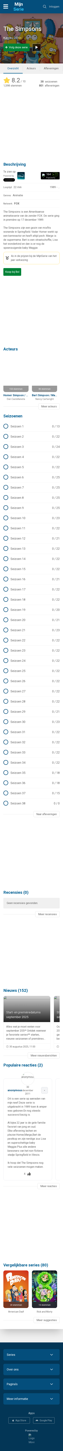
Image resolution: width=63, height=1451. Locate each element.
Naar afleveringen (46, 814)
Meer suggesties (46, 1320)
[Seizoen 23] (31, 651)
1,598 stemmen (12, 85)
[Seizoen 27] (31, 691)
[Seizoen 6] (31, 477)
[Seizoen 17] (31, 589)
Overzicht (13, 68)
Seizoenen (12, 416)
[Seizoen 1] (31, 426)
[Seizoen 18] (31, 600)
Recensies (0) (16, 892)
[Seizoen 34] (31, 763)
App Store (20, 1420)
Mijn (18, 7)
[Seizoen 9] (31, 508)
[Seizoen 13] (31, 549)
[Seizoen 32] (31, 742)
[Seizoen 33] (31, 752)
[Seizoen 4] (31, 457)
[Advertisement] (31, 122)
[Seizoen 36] (31, 783)
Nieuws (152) (15, 990)
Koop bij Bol (12, 271)
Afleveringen (51, 68)
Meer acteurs (49, 406)
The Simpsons (22, 28)
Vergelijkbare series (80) (25, 1265)
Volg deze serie (18, 47)
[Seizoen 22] (31, 640)
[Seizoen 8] (31, 498)
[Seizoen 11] (31, 528)
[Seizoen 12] (31, 538)
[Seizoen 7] (31, 488)
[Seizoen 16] (31, 579)
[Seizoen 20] (31, 620)
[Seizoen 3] (31, 447)
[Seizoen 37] (31, 793)
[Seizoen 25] (31, 671)
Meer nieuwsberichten (44, 1055)
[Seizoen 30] (31, 722)
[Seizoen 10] (31, 518)
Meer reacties (48, 1186)
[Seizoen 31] (31, 732)
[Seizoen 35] (31, 773)
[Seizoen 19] (31, 610)
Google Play (46, 1420)
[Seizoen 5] (31, 467)
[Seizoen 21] (31, 630)
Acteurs (31, 68)
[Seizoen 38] (31, 803)
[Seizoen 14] (31, 559)
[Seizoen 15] (31, 569)
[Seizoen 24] (31, 661)
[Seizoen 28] (31, 702)
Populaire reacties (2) (23, 1065)
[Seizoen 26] (31, 681)
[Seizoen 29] (31, 712)
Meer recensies (47, 914)
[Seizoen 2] (31, 437)
